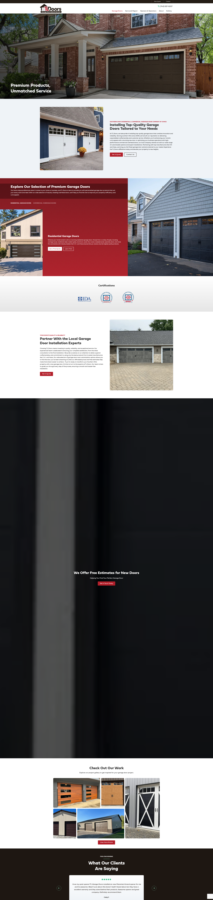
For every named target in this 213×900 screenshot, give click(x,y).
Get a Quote (157, 1)
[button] (117, 11)
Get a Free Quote (54, 249)
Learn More (68, 249)
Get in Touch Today (106, 583)
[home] (51, 8)
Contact (168, 1)
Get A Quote (116, 154)
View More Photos (106, 842)
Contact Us (130, 154)
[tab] (22, 203)
